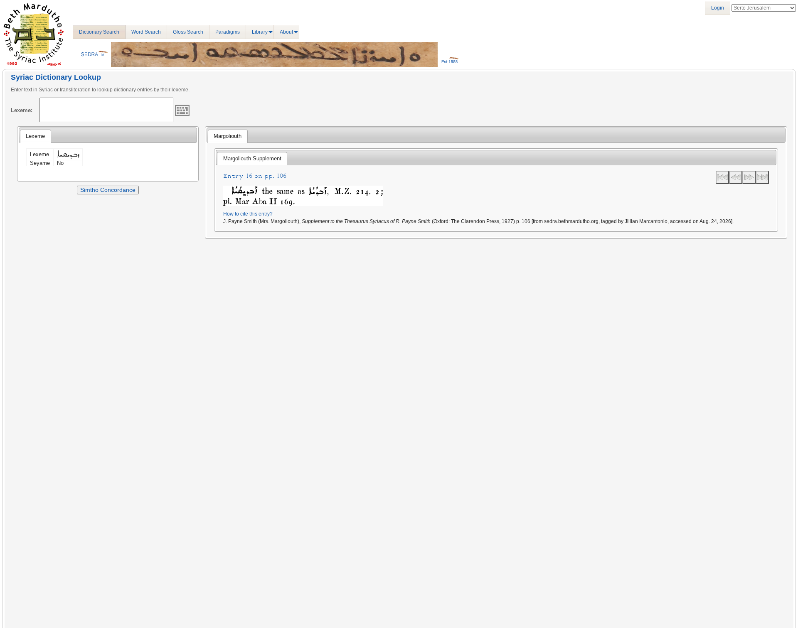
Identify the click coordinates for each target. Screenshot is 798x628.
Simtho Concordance (107, 189)
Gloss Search (188, 32)
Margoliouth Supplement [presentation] (252, 158)
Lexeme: (21, 110)
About (286, 32)
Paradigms (227, 32)
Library (260, 32)
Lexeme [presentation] (35, 136)
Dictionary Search (99, 32)
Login (717, 8)
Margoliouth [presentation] (227, 136)
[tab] (35, 136)
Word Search (146, 32)
